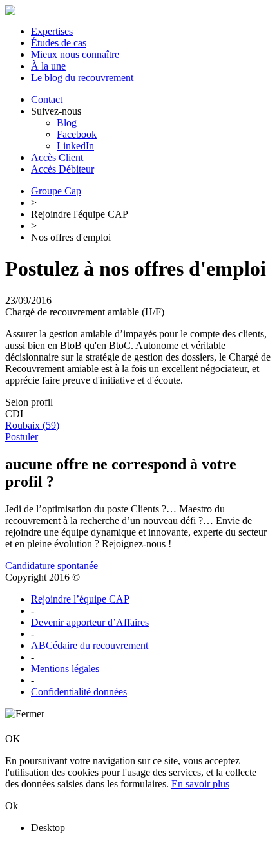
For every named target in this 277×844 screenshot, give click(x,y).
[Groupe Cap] (10, 11)
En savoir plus (200, 783)
